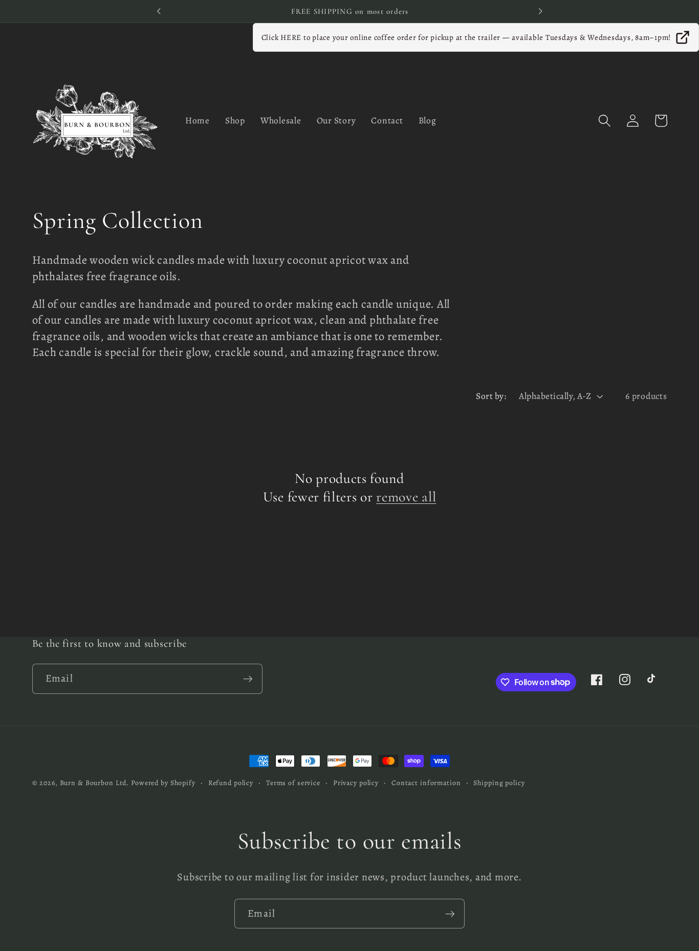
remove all (406, 496)
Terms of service (293, 783)
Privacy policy (356, 783)
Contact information (426, 783)
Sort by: (491, 396)
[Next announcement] (540, 11)
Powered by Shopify (163, 783)
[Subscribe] (248, 678)
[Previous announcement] (158, 11)
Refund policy (230, 783)
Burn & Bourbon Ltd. (94, 783)
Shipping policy (499, 783)
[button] (605, 121)
